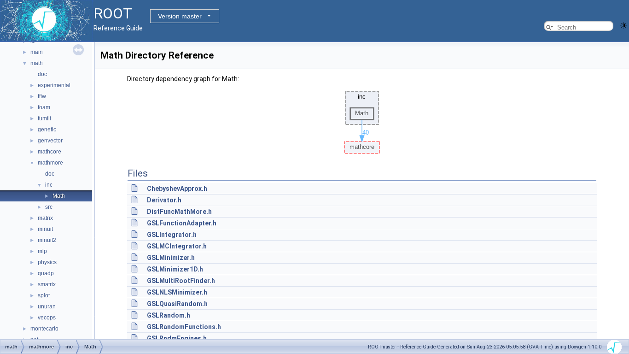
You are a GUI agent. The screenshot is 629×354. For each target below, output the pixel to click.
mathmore (50, 162)
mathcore (49, 151)
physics (47, 262)
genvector (50, 140)
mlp (42, 251)
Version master (180, 16)
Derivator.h (164, 200)
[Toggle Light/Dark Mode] (623, 25)
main (36, 52)
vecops (47, 317)
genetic (47, 129)
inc (48, 185)
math (36, 63)
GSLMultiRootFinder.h (181, 280)
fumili (44, 118)
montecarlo (44, 328)
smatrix (47, 284)
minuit (45, 229)
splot (44, 295)
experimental (54, 85)
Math (58, 196)
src (48, 207)
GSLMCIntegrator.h (177, 246)
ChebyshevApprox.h (177, 188)
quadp (46, 273)
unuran (47, 306)
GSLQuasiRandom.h (177, 303)
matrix (45, 218)
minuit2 (47, 240)
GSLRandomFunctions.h (184, 326)
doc (42, 74)
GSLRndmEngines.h (177, 338)
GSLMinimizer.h (171, 257)
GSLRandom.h (168, 315)
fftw (42, 96)
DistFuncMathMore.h (179, 211)
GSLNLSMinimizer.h (177, 292)
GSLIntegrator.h (172, 234)
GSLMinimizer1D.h (175, 269)
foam (44, 107)
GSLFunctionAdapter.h (181, 223)
